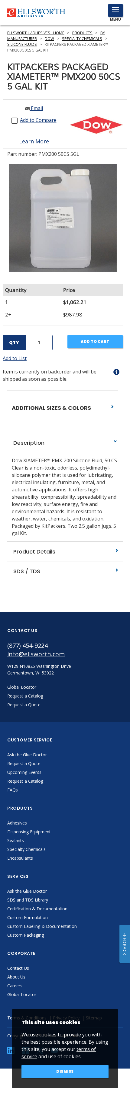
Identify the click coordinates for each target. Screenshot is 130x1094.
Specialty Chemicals (82, 38)
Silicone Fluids (22, 44)
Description (28, 443)
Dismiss (65, 1071)
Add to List (15, 358)
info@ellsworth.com (36, 654)
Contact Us (18, 968)
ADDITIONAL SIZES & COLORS (52, 408)
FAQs (12, 790)
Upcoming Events (24, 772)
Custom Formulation (27, 917)
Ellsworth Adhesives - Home (35, 32)
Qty (14, 343)
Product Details (33, 551)
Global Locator (21, 994)
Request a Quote (24, 763)
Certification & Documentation (37, 909)
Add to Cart (95, 341)
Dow (49, 38)
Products (82, 32)
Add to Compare (38, 120)
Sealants (15, 840)
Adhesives (17, 823)
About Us (16, 977)
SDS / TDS (26, 571)
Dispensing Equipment (29, 832)
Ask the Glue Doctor (27, 755)
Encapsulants (20, 858)
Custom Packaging (25, 935)
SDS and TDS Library (27, 900)
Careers (14, 986)
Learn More (34, 141)
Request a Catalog (25, 781)
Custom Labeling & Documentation (42, 926)
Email (36, 108)
